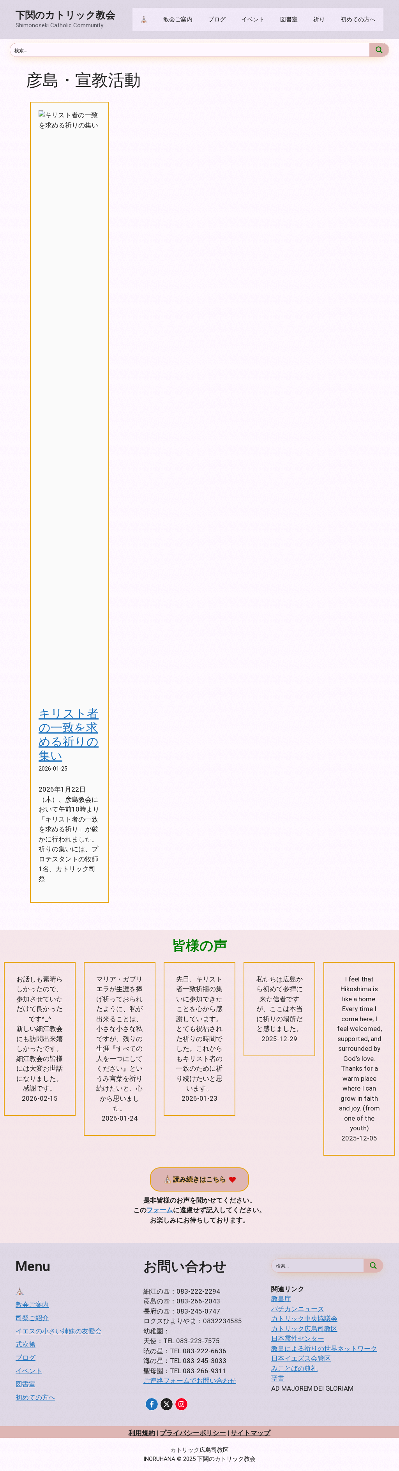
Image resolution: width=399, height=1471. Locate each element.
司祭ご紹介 (32, 1318)
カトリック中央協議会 (304, 1318)
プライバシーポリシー (193, 1433)
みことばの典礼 (294, 1368)
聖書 (277, 1378)
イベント (253, 19)
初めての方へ (358, 19)
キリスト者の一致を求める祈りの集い (69, 734)
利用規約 (142, 1433)
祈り (319, 19)
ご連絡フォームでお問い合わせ (189, 1380)
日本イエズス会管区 (301, 1358)
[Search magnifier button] (379, 50)
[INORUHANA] (151, 1404)
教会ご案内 (177, 19)
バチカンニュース (297, 1309)
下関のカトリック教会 (65, 15)
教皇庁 (281, 1299)
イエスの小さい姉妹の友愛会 (59, 1331)
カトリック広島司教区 (304, 1329)
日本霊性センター (297, 1338)
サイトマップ (250, 1433)
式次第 (25, 1344)
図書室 (289, 19)
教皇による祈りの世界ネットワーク (324, 1349)
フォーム (160, 1210)
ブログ (217, 19)
